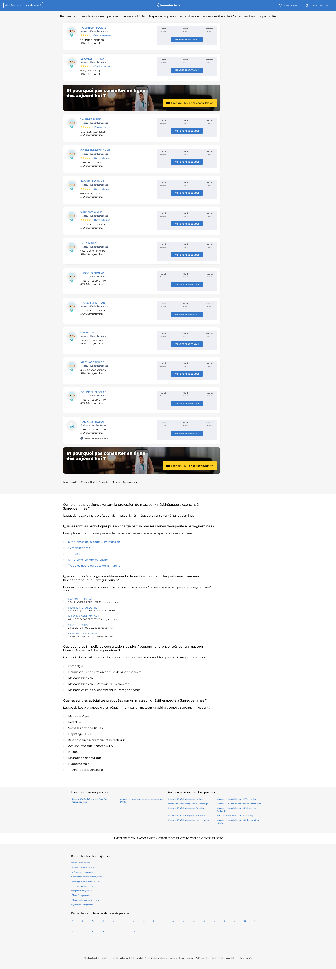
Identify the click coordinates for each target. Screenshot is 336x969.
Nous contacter (187, 958)
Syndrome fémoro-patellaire (88, 559)
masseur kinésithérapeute (94, 482)
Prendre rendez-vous (187, 39)
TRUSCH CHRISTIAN (92, 302)
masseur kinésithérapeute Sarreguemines (87, 877)
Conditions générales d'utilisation (114, 958)
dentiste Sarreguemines (80, 863)
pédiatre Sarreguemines (80, 895)
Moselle (116, 482)
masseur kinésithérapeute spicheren (187, 815)
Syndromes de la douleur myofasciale (94, 541)
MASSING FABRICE (92, 362)
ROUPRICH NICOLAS (93, 27)
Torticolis (74, 553)
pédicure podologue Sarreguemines (85, 900)
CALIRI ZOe (87, 332)
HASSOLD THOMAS (92, 273)
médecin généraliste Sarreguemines (85, 881)
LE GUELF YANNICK (92, 58)
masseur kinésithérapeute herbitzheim (188, 820)
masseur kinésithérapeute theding (235, 815)
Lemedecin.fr (70, 482)
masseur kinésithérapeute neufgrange (188, 803)
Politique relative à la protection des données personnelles (154, 958)
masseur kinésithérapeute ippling (185, 799)
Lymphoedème (79, 547)
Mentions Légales (91, 958)
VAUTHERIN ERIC (91, 119)
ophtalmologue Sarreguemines (83, 886)
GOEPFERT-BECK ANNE (95, 150)
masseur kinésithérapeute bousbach (187, 808)
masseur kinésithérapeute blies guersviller (239, 803)
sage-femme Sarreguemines (82, 905)
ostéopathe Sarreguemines (81, 891)
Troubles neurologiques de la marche (94, 565)
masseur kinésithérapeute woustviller (236, 799)
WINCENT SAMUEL (92, 212)
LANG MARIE (88, 243)
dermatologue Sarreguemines (83, 867)
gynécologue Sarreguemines (82, 872)
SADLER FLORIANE (92, 181)
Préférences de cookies (204, 958)
